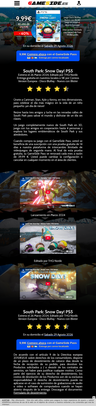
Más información (18, 400)
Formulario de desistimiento (30, 392)
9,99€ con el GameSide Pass (48, 56)
